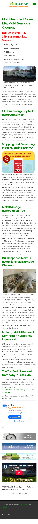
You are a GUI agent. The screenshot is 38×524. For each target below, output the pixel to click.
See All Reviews (19, 421)
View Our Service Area (19, 493)
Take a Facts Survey (9, 384)
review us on (14, 417)
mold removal (28, 344)
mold (26, 504)
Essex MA (29, 396)
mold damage (24, 364)
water (22, 504)
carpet (4, 507)
